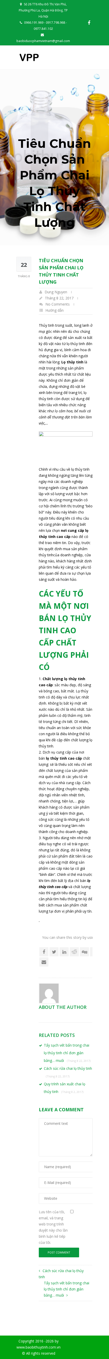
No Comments (57, 304)
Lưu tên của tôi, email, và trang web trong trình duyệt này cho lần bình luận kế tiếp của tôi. (53, 1227)
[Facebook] (89, 23)
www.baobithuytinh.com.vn (38, 1347)
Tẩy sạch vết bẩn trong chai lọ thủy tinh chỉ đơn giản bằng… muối (67, 1053)
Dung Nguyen (56, 291)
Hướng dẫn (54, 310)
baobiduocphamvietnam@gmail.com (43, 41)
